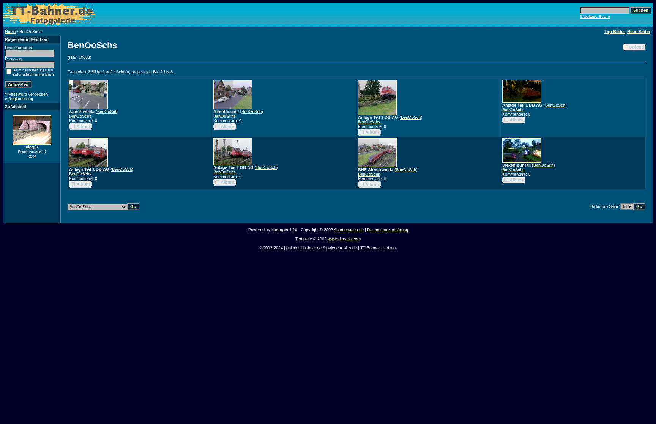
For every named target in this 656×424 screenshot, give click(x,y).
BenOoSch (107, 111)
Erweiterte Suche (595, 16)
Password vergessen (28, 94)
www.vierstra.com (344, 238)
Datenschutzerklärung (387, 229)
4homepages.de (349, 229)
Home (10, 31)
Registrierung (20, 98)
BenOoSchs (80, 116)
